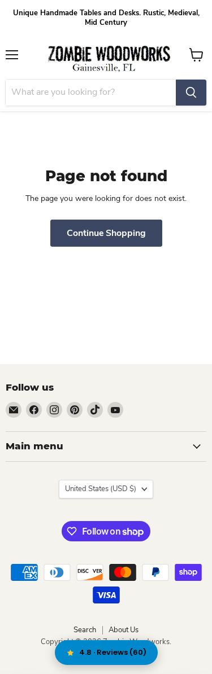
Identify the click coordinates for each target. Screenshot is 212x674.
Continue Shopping (106, 233)
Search (84, 630)
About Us (124, 630)
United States (100, 489)
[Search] (191, 93)
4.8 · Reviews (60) (112, 652)
